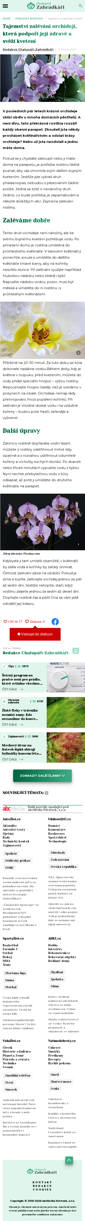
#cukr (55, 1088)
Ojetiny (8, 833)
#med (55, 1074)
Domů (7, 18)
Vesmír (8, 1067)
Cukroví (54, 1047)
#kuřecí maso (61, 1081)
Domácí (54, 825)
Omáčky (54, 1051)
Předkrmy (55, 1055)
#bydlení (57, 972)
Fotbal (7, 953)
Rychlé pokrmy (59, 1063)
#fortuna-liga (15, 973)
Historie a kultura (17, 1051)
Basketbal (10, 945)
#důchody (58, 852)
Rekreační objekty (62, 957)
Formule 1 (10, 949)
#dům (55, 986)
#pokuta (57, 979)
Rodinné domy (59, 961)
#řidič (9, 867)
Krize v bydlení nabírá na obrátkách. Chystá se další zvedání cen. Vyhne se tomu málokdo (63, 1005)
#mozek (11, 1089)
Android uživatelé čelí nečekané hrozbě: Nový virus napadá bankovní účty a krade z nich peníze (19, 1108)
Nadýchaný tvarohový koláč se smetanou (62, 1132)
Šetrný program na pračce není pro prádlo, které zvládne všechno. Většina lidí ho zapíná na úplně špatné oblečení (22, 683)
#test (9, 1082)
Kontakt (43, 1182)
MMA (6, 961)
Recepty (54, 1059)
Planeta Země (13, 1055)
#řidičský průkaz (17, 860)
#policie (11, 853)
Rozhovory (56, 833)
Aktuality (10, 825)
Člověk (7, 1047)
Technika (9, 1063)
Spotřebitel (57, 837)
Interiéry (55, 949)
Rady (6, 837)
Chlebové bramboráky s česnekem (58, 1103)
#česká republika (63, 866)
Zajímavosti (12, 845)
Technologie (57, 841)
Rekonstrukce (59, 953)
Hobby (53, 945)
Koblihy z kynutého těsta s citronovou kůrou (62, 1117)
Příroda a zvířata (16, 1059)
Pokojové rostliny (29, 18)
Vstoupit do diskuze (36, 634)
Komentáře (57, 829)
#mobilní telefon (17, 1075)
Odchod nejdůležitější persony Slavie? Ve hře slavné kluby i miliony (19, 1024)
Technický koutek (16, 841)
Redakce (42, 1185)
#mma (9, 980)
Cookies (42, 1189)
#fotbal (10, 987)
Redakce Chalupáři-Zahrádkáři (28, 49)
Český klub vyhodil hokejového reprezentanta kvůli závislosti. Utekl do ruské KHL (17, 1006)
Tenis (7, 964)
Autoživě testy (14, 829)
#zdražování (60, 859)
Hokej (7, 957)
